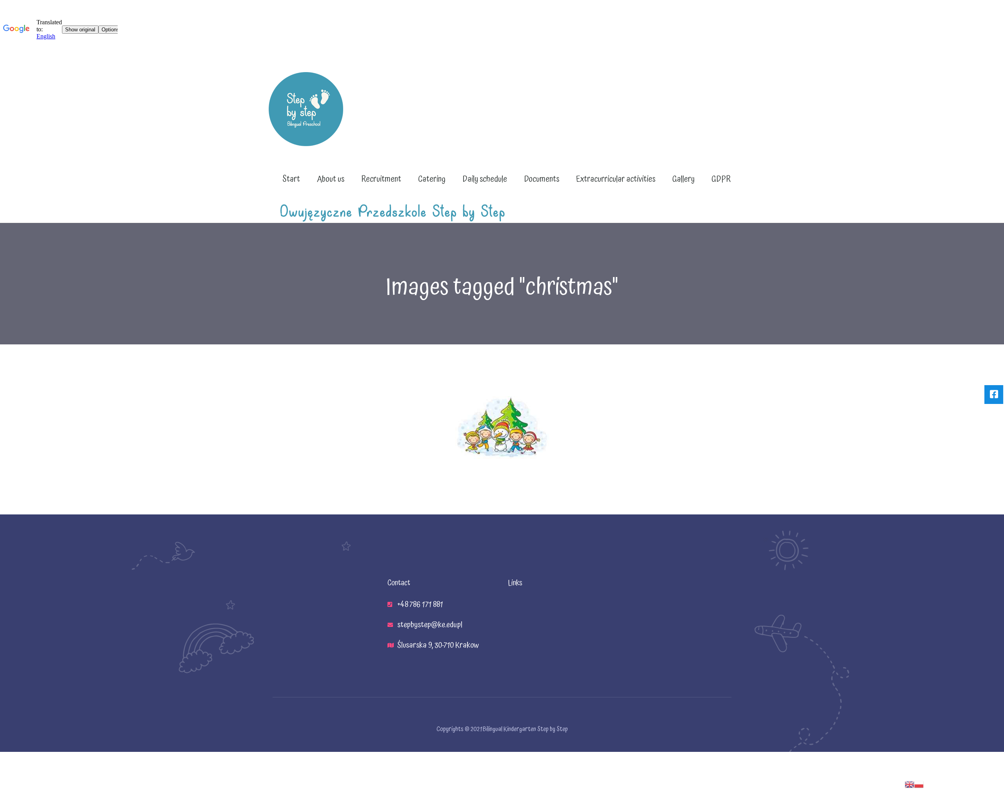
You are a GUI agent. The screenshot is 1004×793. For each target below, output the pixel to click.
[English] (909, 784)
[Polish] (919, 784)
